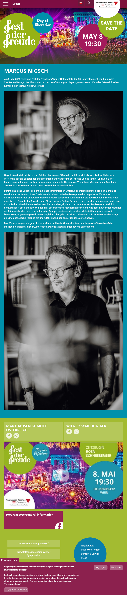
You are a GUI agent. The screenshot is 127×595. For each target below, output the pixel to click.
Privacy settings (9, 560)
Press (84, 558)
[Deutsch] (81, 3)
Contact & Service (90, 553)
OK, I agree (100, 567)
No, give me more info (16, 589)
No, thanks (116, 567)
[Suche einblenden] (91, 3)
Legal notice (87, 545)
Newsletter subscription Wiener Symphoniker (33, 554)
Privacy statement (90, 549)
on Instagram (16, 436)
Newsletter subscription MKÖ (34, 543)
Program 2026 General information (29, 514)
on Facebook (9, 436)
